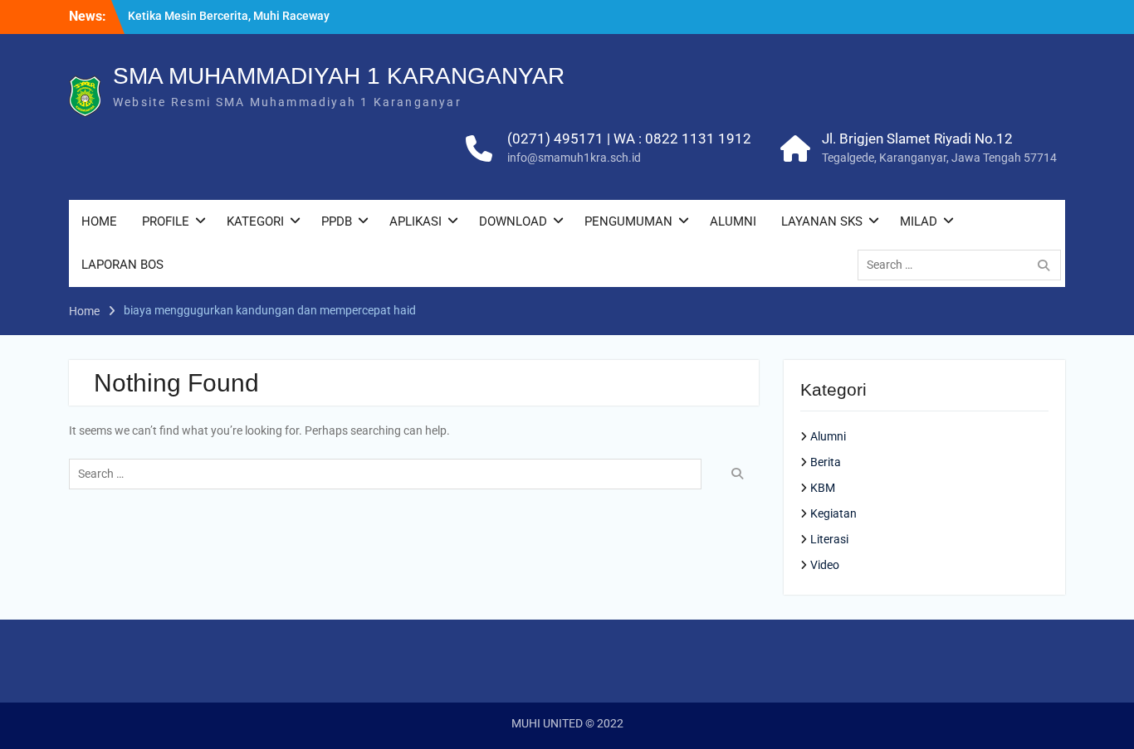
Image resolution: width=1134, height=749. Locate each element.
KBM (822, 487)
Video (824, 564)
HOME (99, 221)
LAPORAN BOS (122, 264)
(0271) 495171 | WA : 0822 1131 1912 (629, 138)
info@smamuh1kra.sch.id (574, 157)
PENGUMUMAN (628, 221)
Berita (825, 462)
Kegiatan (833, 513)
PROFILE (165, 221)
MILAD (918, 221)
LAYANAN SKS (822, 221)
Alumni (828, 436)
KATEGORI (255, 221)
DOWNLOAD (513, 221)
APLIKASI (415, 221)
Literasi (829, 539)
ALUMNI (733, 221)
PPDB (336, 221)
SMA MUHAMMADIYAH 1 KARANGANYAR (339, 76)
